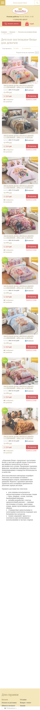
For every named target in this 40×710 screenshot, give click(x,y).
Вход (25, 3)
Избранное (11, 708)
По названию (26, 48)
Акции (22, 706)
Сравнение (8, 101)
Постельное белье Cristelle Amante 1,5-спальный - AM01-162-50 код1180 (19, 387)
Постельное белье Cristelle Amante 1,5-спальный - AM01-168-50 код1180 (19, 237)
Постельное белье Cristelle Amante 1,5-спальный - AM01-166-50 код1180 (19, 437)
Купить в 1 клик (31, 99)
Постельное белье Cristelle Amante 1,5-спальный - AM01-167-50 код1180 (19, 287)
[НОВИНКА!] (20, 70)
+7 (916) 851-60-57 (20, 19)
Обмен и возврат (8, 706)
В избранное (9, 99)
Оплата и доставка (9, 703)
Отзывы (23, 700)
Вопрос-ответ (25, 703)
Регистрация (17, 3)
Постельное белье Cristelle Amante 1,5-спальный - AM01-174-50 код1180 (19, 86)
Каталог (5, 700)
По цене (16, 48)
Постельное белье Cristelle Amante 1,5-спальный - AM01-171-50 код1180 (19, 187)
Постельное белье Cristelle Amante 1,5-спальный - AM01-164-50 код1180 (19, 337)
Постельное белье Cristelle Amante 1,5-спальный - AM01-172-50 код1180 (19, 136)
